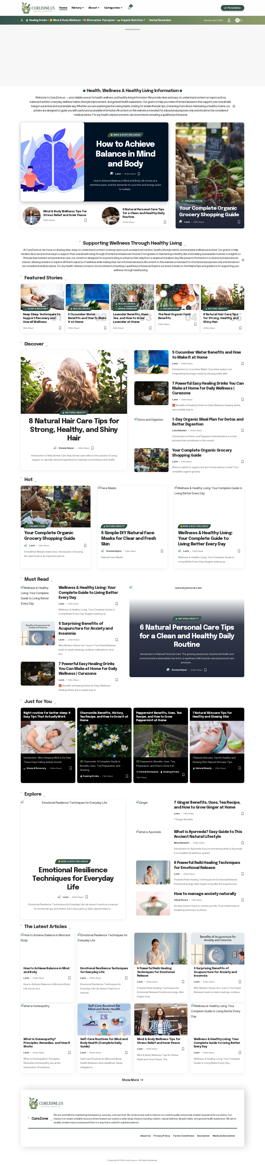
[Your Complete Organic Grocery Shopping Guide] (210, 175)
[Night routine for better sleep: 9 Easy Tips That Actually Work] (48, 737)
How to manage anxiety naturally (205, 894)
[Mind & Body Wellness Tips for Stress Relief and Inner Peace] (32, 216)
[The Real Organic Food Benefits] (177, 297)
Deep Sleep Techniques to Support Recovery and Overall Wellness (41, 318)
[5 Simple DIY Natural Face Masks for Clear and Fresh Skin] (132, 506)
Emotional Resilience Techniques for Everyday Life (73, 879)
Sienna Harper (66, 448)
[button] (216, 8)
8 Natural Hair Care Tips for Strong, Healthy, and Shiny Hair (220, 318)
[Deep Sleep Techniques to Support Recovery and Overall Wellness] (42, 297)
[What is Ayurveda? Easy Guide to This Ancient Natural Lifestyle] (153, 841)
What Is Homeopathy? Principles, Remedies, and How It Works (46, 1043)
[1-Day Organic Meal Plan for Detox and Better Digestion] (151, 429)
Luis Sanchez (179, 430)
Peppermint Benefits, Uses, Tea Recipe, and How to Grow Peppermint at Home (159, 716)
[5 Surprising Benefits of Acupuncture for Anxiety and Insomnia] (38, 633)
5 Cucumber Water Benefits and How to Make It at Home (87, 318)
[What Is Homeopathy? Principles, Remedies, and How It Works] (47, 1019)
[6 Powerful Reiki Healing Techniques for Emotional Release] (153, 872)
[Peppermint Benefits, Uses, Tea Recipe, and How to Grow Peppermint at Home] (160, 741)
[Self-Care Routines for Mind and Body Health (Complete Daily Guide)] (104, 1019)
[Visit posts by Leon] (112, 174)
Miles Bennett (181, 843)
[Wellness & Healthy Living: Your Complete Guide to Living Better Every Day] (209, 506)
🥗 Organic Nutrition (130, 20)
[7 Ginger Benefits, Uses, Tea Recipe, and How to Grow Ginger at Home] (153, 812)
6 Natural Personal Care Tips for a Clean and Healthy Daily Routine (143, 213)
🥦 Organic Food (192, 201)
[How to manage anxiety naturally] (153, 903)
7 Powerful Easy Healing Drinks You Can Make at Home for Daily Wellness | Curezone (208, 388)
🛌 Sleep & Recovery (36, 309)
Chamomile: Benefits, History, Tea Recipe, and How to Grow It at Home (104, 716)
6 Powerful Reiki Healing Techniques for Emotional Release (156, 972)
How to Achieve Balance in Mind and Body (125, 154)
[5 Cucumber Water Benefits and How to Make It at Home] (87, 297)
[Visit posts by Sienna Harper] (56, 448)
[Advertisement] (132, 57)
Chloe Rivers (181, 900)
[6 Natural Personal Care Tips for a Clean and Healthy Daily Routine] (111, 216)
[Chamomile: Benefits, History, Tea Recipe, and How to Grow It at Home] (104, 741)
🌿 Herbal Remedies (158, 20)
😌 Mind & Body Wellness (65, 20)
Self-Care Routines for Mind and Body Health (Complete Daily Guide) (104, 1043)
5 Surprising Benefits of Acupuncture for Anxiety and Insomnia (86, 629)
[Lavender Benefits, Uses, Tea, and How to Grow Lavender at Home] (132, 297)
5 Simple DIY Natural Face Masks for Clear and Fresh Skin (128, 538)
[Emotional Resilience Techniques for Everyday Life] (73, 831)
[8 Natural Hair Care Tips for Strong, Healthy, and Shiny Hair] (222, 297)
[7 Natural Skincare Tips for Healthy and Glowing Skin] (217, 737)
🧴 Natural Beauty (216, 309)
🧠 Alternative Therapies (99, 20)
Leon (118, 174)
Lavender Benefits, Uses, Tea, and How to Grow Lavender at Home (131, 318)
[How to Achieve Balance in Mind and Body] (52, 162)
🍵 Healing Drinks (36, 20)
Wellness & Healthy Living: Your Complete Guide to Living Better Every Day (205, 538)
